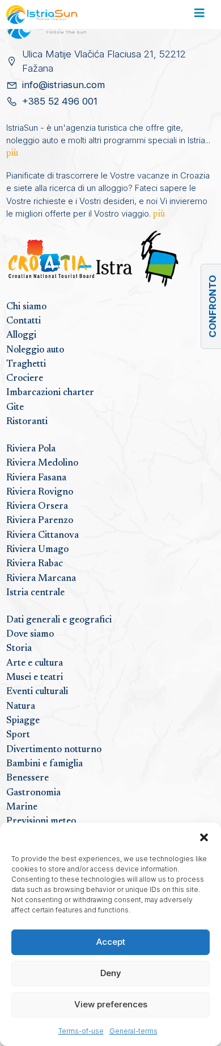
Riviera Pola (31, 449)
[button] (204, 836)
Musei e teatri (34, 677)
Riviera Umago (37, 549)
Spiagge (23, 720)
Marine (21, 807)
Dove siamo (30, 634)
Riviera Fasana (36, 478)
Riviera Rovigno (39, 492)
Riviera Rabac (34, 563)
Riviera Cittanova (42, 535)
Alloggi (21, 335)
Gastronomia (33, 793)
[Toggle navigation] (199, 14)
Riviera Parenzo (39, 520)
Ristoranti (27, 421)
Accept (110, 941)
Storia (19, 648)
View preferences (110, 1004)
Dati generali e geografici (59, 620)
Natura (20, 706)
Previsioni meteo (41, 821)
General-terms (133, 1031)
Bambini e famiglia (44, 764)
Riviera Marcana (41, 578)
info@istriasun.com (63, 84)
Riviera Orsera (37, 506)
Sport (18, 735)
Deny (110, 973)
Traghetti (26, 364)
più (12, 153)
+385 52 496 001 (59, 101)
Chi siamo (26, 307)
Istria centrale (35, 592)
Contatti (23, 321)
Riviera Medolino (42, 463)
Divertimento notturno (53, 749)
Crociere (24, 378)
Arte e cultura (34, 663)
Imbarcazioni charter (50, 392)
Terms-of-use (81, 1031)
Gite (15, 407)
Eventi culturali (37, 691)
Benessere (27, 778)
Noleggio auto (35, 350)
